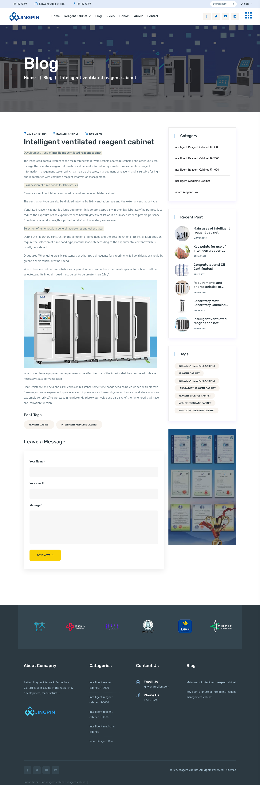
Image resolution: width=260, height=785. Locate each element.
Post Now (43, 555)
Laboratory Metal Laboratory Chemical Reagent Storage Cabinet (210, 306)
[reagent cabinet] (24, 16)
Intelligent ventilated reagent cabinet (98, 78)
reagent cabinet (67, 134)
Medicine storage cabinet (195, 403)
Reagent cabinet (76, 16)
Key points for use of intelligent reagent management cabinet (210, 250)
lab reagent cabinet (53, 782)
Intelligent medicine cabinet (79, 425)
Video (110, 16)
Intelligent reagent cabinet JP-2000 (197, 158)
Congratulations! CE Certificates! (209, 266)
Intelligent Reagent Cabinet (197, 411)
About (138, 16)
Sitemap (231, 770)
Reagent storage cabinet (195, 396)
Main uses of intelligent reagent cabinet (212, 230)
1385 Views (95, 134)
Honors (124, 16)
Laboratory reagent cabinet (197, 388)
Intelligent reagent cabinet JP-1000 (197, 170)
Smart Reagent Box (186, 192)
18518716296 (19, 4)
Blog (98, 16)
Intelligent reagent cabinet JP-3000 (197, 147)
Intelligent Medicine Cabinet (197, 366)
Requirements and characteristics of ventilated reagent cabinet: (208, 288)
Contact (152, 16)
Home (55, 16)
